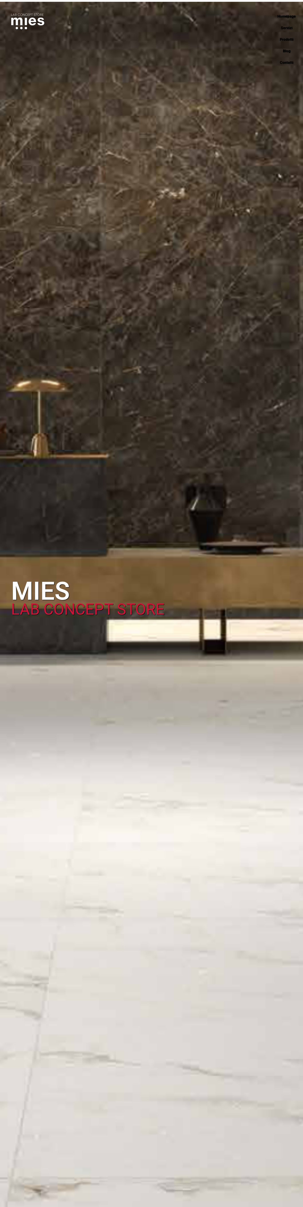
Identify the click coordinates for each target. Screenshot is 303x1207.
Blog (286, 51)
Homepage (286, 16)
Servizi (286, 28)
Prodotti (286, 39)
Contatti (286, 62)
